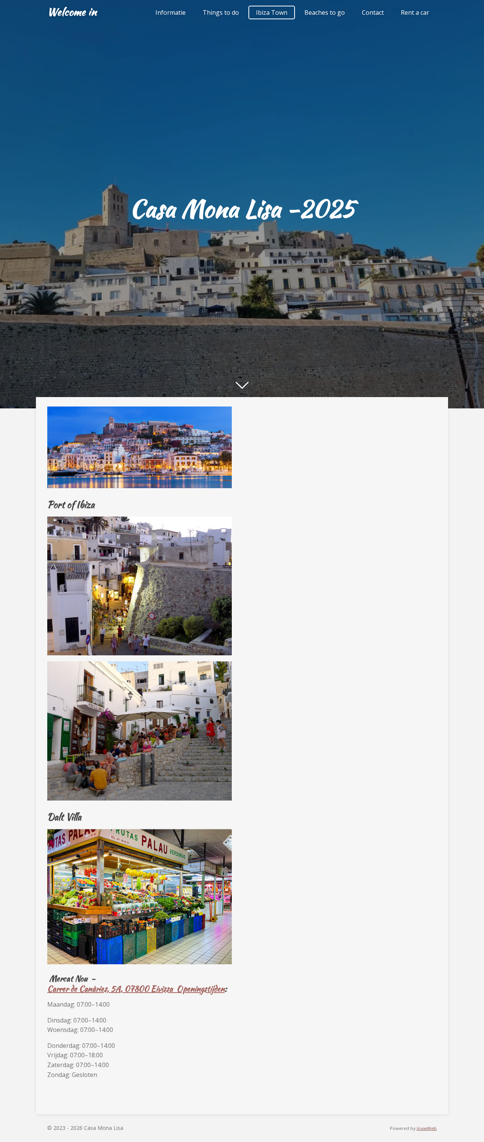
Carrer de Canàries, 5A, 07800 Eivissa (112, 989)
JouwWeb (427, 1128)
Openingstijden (201, 989)
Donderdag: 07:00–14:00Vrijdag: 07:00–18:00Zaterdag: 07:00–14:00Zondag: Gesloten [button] (81, 1060)
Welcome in (72, 11)
